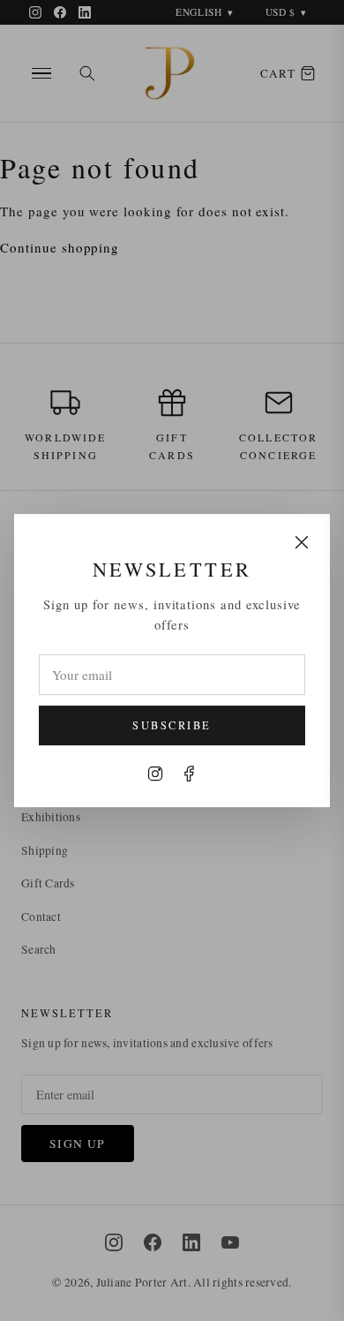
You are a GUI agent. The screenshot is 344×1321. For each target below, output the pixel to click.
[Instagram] (155, 773)
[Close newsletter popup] (302, 542)
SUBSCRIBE (171, 725)
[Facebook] (189, 773)
